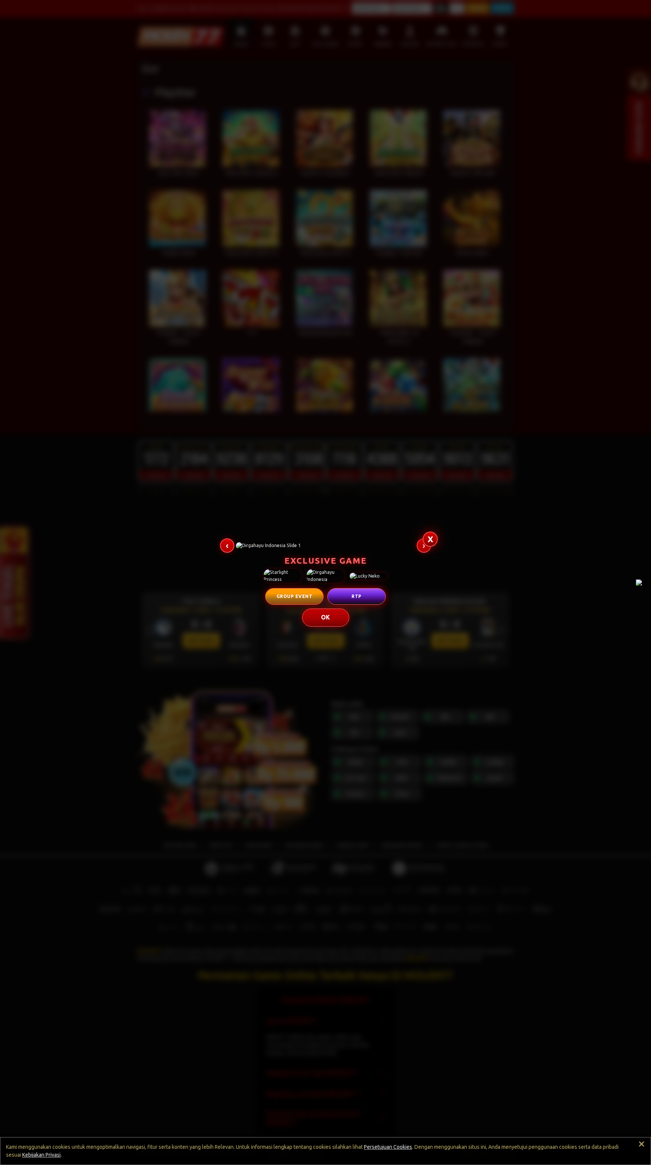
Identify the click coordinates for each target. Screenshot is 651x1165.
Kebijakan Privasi (41, 1155)
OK (325, 617)
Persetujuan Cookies (388, 1147)
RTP (356, 596)
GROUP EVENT (295, 596)
